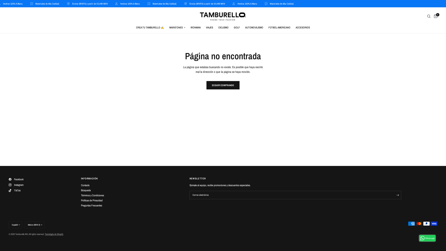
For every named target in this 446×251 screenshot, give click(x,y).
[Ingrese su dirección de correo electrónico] (397, 195)
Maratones (176, 27)
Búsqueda (86, 190)
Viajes (209, 27)
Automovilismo (254, 27)
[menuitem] (150, 27)
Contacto (85, 185)
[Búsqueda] (428, 16)
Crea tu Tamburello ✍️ (150, 27)
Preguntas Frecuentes (91, 205)
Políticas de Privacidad (92, 200)
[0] (434, 16)
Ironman (196, 27)
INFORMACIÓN (89, 178)
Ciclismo (223, 27)
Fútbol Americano (279, 27)
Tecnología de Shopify (54, 234)
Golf (237, 27)
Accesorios (303, 27)
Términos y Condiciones (92, 195)
